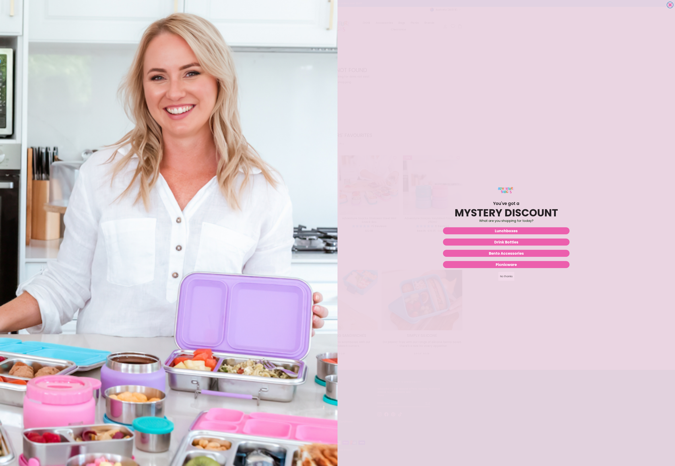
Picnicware (506, 264)
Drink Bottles (506, 242)
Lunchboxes (506, 230)
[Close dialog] (670, 5)
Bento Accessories (506, 253)
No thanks (506, 276)
